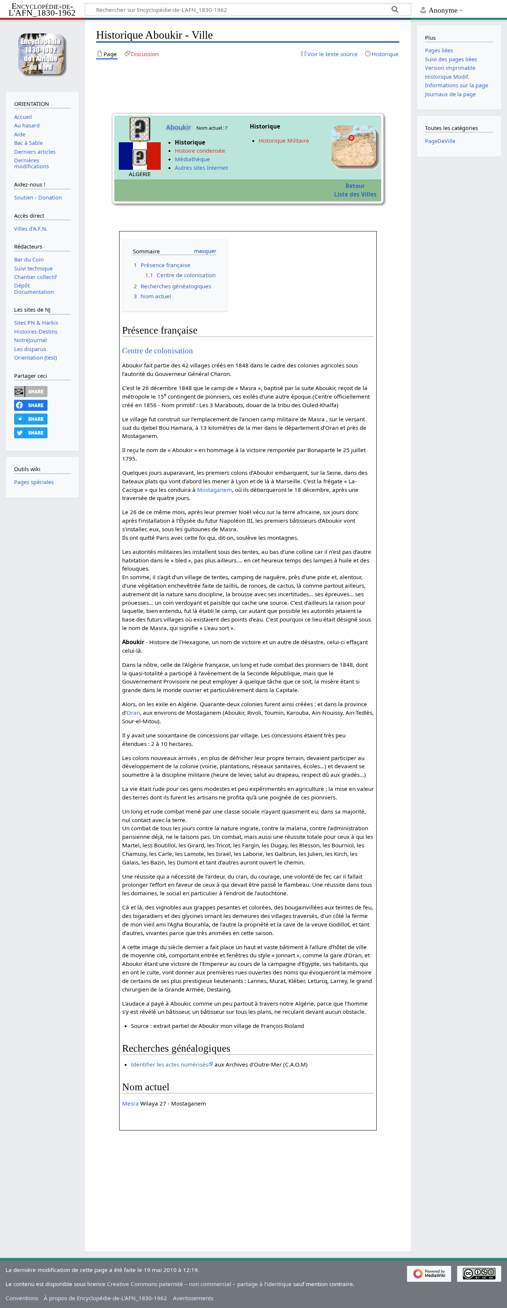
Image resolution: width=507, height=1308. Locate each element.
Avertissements (193, 1298)
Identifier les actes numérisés (169, 1064)
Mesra (130, 1103)
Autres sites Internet (201, 167)
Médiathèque (192, 159)
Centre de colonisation (157, 350)
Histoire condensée (200, 150)
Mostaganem (214, 489)
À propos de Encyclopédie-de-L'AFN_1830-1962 (105, 1298)
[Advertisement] (247, 1182)
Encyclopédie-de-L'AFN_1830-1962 (42, 10)
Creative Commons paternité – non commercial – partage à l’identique (199, 1284)
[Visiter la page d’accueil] (42, 55)
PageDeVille (440, 141)
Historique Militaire (284, 140)
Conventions (22, 1298)
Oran (133, 712)
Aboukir (178, 127)
